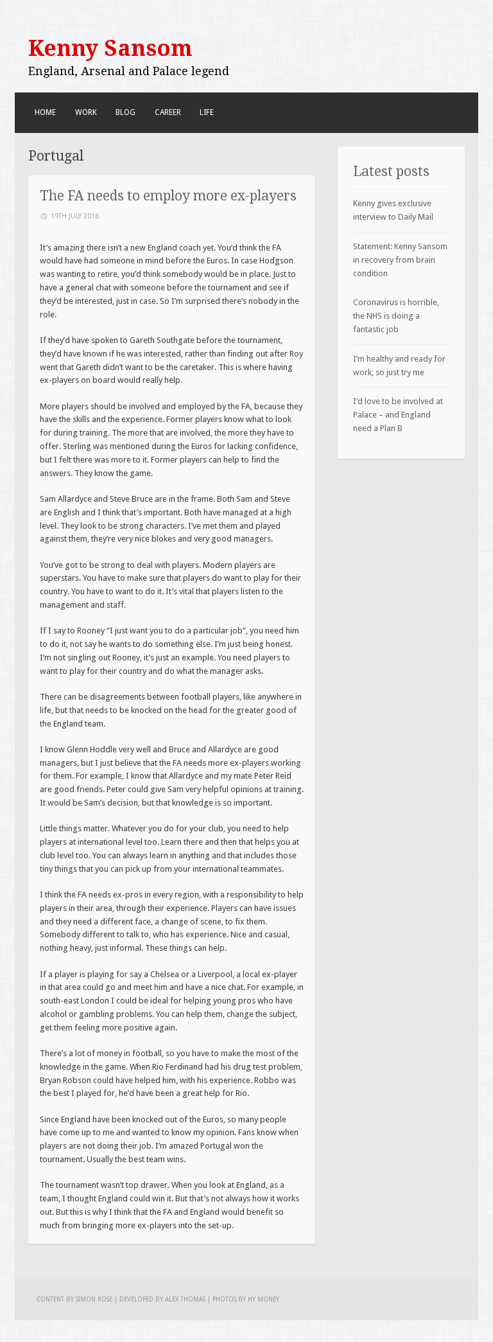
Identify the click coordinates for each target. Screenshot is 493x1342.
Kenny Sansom (110, 48)
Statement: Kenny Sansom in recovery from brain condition (400, 260)
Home (45, 112)
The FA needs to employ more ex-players (168, 196)
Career (168, 112)
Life (207, 112)
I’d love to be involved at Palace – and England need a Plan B (398, 414)
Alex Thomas (185, 1299)
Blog (125, 112)
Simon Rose (94, 1299)
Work (86, 112)
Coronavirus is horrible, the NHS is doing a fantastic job (396, 315)
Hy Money (263, 1299)
